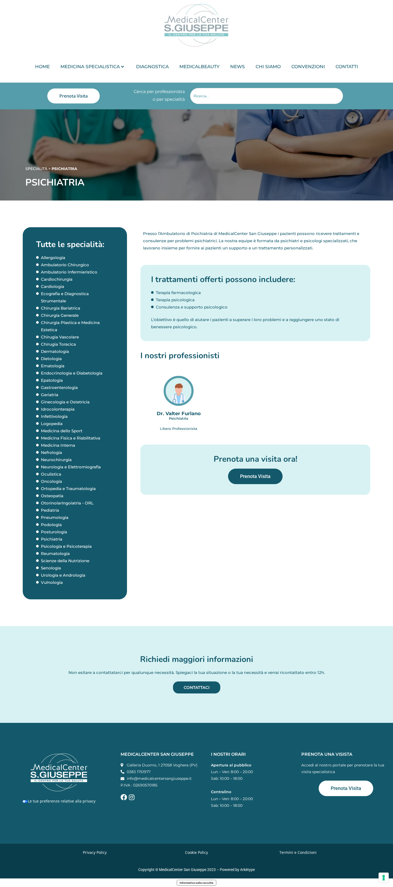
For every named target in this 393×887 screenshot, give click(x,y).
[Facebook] (124, 797)
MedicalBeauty (199, 66)
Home (42, 66)
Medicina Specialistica (90, 66)
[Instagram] (131, 797)
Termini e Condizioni (298, 852)
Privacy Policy (95, 852)
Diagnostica (152, 66)
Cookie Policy (196, 852)
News (237, 66)
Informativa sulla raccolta (196, 882)
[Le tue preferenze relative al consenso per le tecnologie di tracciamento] (384, 878)
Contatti (347, 66)
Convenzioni (308, 66)
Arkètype (247, 869)
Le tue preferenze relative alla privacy (61, 801)
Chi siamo (268, 66)
